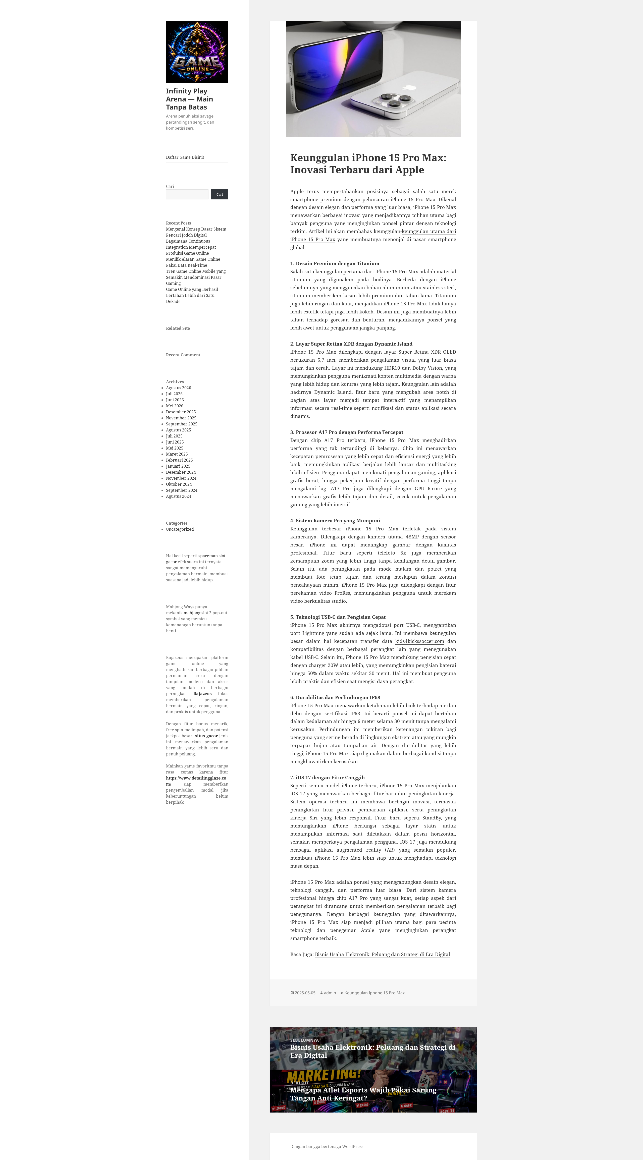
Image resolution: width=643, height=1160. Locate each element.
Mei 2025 (174, 448)
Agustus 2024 (178, 496)
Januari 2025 (178, 466)
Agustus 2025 (178, 430)
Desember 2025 (181, 412)
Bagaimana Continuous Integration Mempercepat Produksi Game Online (191, 247)
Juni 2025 (175, 442)
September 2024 (181, 490)
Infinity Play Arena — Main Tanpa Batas (189, 99)
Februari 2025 (179, 460)
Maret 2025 (177, 454)
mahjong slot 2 (197, 613)
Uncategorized (180, 529)
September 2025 (181, 424)
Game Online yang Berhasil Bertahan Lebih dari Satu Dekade (192, 295)
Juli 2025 (174, 436)
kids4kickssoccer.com (419, 641)
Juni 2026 (175, 400)
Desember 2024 (181, 472)
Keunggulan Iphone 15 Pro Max (375, 993)
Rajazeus (202, 693)
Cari (170, 186)
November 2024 (181, 478)
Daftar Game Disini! (185, 157)
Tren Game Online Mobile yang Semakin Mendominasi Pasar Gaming (196, 277)
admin (330, 993)
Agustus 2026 (178, 388)
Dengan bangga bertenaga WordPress (326, 1146)
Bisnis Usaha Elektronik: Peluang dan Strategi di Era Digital (382, 954)
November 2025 (181, 418)
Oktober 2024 (179, 484)
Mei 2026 (174, 406)
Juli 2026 (174, 394)
